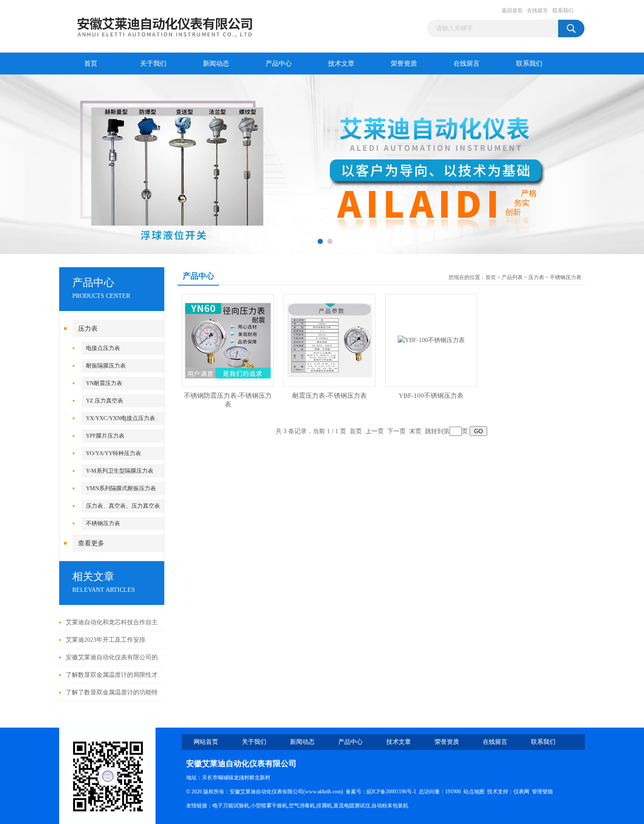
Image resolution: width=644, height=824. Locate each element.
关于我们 (153, 63)
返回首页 (512, 10)
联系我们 (562, 10)
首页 (90, 63)
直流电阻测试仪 (351, 806)
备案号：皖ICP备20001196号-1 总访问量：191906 (405, 792)
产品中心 (278, 63)
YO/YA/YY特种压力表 (113, 453)
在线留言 (537, 10)
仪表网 (521, 792)
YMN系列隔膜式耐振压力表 (121, 488)
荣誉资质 (404, 63)
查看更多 (91, 543)
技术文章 (341, 63)
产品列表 (512, 277)
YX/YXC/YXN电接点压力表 (120, 418)
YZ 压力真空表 (104, 400)
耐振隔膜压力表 (106, 365)
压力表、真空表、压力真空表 (123, 505)
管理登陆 (542, 792)
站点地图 (474, 792)
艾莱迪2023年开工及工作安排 (105, 640)
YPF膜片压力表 (105, 435)
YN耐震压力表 (104, 383)
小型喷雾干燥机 (269, 806)
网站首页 (206, 742)
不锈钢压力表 (103, 523)
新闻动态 (216, 63)
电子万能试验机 (230, 806)
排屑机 (324, 806)
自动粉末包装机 (390, 806)
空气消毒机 (302, 806)
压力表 (88, 328)
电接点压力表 (103, 348)
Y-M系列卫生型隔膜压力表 (119, 470)
